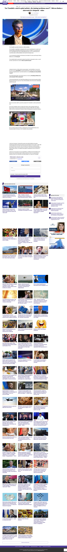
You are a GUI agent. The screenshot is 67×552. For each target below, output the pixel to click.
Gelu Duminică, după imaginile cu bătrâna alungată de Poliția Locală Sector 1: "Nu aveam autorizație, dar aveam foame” (25, 377)
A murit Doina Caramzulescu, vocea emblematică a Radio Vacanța (40, 361)
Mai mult (39, 1)
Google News (20, 158)
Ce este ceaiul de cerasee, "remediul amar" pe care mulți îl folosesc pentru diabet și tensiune (10, 316)
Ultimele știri (10, 0)
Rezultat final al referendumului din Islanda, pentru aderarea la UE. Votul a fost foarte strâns (9, 256)
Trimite (25, 176)
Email (38, 161)
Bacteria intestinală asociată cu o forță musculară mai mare (10, 437)
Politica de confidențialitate (19, 546)
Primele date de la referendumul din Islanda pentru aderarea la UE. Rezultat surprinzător (25, 316)
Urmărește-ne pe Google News (41, 17)
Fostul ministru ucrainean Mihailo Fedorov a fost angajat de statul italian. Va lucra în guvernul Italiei (10, 392)
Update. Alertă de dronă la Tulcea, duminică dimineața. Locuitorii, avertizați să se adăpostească (24, 286)
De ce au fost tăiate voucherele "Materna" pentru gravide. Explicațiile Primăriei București (25, 503)
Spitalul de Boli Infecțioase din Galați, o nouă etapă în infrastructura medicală (9, 330)
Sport (26, 1)
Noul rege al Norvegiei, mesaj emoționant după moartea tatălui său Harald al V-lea (10, 344)
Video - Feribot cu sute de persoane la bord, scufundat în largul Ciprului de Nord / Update (25, 196)
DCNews (5, 2)
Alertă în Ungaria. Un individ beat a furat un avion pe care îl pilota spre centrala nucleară (40, 438)
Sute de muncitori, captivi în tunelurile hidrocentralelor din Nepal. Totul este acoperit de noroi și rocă (40, 392)
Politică (14, 0)
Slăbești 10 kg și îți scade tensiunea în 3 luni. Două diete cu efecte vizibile (10, 239)
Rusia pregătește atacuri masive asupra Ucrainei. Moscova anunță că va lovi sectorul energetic (40, 239)
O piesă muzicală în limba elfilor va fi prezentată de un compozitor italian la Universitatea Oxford (25, 536)
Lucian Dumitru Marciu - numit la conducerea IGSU (9, 519)
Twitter (26, 161)
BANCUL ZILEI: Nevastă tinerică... (23, 519)
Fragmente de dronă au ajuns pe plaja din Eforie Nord (9, 407)
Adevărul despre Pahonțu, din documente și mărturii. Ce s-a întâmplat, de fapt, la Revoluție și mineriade (10, 470)
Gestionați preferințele (34, 546)
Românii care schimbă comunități (45, 0)
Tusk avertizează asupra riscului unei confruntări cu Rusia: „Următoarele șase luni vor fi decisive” (25, 438)
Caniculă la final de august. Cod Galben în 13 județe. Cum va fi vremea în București (9, 300)
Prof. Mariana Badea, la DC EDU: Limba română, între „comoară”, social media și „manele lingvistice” (40, 210)
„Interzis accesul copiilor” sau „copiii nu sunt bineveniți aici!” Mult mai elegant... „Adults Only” (25, 392)
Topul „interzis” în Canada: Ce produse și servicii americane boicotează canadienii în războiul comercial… (29, 3)
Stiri (19, 6)
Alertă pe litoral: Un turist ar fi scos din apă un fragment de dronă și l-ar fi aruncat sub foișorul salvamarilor (40, 470)
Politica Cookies (27, 546)
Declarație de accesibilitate (47, 546)
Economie (29, 0)
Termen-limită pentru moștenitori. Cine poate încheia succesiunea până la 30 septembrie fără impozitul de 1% (40, 345)
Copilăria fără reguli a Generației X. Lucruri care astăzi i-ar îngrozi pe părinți (25, 256)
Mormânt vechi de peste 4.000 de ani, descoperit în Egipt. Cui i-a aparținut (25, 407)
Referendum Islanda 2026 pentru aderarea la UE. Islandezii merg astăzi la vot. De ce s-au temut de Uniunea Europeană (10, 504)
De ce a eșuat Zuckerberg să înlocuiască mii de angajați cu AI (41, 285)
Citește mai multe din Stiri (25, 542)
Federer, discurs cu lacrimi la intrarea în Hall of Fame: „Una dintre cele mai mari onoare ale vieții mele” (9, 210)
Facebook (14, 161)
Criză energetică (23, 0)
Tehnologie (30, 1)
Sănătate (53, 0)
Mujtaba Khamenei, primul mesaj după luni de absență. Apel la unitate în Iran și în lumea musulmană (41, 257)
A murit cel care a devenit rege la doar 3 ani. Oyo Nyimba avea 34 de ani (25, 470)
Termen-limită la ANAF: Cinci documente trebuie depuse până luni (40, 196)
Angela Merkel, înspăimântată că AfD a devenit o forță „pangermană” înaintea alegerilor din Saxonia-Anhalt (25, 301)
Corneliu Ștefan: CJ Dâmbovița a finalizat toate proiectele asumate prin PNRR (41, 316)
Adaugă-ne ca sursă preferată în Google (28, 17)
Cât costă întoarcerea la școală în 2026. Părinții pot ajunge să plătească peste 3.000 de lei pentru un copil (41, 408)
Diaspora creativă (35, 0)
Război (18, 0)
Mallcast (34, 1)
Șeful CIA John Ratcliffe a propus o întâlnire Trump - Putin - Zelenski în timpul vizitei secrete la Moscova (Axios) (10, 286)
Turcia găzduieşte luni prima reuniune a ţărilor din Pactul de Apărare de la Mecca (9, 196)
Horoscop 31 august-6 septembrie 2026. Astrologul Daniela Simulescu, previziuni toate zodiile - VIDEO (25, 423)
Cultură (57, 0)
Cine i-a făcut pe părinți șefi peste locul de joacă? (25, 330)
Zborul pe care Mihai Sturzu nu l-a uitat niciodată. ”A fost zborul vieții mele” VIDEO (10, 485)
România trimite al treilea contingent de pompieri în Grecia (25, 209)
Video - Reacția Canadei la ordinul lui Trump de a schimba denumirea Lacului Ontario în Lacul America (40, 301)
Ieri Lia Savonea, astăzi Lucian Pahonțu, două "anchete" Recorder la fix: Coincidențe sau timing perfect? (9, 423)
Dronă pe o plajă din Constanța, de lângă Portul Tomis (24, 360)
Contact (40, 546)
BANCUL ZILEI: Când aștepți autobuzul (40, 330)
